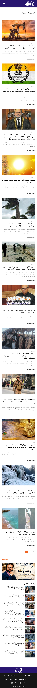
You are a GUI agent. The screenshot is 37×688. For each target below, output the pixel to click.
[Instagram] (20, 683)
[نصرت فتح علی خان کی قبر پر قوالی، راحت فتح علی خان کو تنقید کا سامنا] (30, 646)
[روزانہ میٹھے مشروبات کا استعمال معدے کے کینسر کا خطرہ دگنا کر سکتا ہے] (30, 597)
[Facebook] (24, 683)
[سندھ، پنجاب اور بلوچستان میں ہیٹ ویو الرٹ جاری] (18, 165)
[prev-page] (33, 552)
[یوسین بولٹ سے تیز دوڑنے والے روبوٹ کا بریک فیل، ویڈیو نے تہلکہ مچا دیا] (30, 638)
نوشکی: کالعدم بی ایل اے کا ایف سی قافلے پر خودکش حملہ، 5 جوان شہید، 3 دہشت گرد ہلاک (19, 355)
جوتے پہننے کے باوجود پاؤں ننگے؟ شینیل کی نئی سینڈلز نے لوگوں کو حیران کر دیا (14, 588)
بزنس (34, 442)
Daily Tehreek (21, 686)
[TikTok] (15, 683)
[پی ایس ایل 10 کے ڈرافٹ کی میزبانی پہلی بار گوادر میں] (18, 518)
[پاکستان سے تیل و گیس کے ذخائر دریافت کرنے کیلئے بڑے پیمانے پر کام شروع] (18, 30)
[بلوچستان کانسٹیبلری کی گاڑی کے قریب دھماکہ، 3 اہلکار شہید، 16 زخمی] (18, 252)
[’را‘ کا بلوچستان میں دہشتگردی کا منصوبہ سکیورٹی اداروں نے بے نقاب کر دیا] (18, 73)
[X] (12, 683)
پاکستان (33, 43)
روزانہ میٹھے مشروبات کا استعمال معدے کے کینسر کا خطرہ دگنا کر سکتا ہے (14, 596)
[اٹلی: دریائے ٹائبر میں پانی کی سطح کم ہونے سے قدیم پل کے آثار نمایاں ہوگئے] (30, 653)
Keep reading (31, 59)
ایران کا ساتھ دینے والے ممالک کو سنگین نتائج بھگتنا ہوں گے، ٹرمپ (14, 628)
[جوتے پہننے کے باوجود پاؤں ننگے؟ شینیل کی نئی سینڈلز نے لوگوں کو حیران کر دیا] (30, 589)
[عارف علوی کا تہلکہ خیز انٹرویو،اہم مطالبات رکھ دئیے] (18, 295)
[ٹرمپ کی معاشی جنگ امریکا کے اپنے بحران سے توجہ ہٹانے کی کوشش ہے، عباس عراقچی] (30, 621)
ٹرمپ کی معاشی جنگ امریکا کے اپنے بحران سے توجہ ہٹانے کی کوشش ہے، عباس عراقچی (13, 621)
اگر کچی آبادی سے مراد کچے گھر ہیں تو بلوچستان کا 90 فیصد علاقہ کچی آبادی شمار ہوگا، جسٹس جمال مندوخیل (19, 136)
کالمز (33, 581)
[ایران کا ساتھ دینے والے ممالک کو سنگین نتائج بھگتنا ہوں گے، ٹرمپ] (30, 629)
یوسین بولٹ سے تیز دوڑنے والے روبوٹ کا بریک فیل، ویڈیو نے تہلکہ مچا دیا (13, 636)
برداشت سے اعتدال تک (28, 583)
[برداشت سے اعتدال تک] (18, 571)
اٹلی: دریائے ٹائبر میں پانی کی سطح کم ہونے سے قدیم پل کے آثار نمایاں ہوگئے (14, 652)
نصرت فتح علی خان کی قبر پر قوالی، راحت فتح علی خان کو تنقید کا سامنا (14, 644)
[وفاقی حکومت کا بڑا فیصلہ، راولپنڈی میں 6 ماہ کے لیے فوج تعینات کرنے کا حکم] (30, 605)
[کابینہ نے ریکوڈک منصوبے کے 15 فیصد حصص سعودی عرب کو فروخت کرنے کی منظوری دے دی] (18, 429)
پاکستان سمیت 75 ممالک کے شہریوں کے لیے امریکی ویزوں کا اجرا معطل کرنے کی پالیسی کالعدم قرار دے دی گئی (14, 613)
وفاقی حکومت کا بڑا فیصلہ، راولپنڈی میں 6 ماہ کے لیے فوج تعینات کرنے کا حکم (14, 604)
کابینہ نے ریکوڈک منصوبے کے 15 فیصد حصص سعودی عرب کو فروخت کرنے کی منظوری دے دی (19, 447)
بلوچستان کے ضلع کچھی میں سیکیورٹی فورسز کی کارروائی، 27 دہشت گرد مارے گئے (19, 401)
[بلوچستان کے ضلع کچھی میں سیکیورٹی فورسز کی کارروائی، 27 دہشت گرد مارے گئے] (18, 384)
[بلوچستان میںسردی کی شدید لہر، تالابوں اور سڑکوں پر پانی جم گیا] (18, 475)
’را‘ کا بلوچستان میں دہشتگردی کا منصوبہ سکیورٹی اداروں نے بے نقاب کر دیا (19, 91)
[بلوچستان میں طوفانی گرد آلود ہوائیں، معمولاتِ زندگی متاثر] (18, 208)
